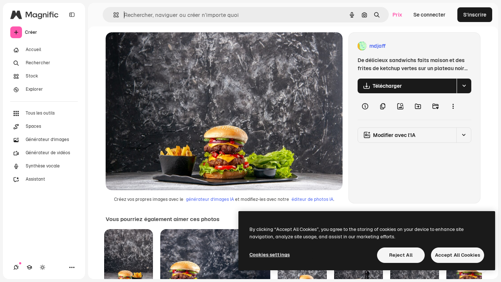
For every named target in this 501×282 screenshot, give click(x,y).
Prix (397, 14)
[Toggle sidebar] (72, 15)
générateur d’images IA (210, 199)
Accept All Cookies (457, 255)
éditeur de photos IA (312, 199)
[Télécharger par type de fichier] (464, 86)
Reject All (401, 255)
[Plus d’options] (453, 106)
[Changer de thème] (42, 267)
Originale (154, 46)
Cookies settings (269, 255)
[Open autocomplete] (113, 15)
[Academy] (29, 267)
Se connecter (429, 14)
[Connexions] (16, 267)
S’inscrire (474, 14)
